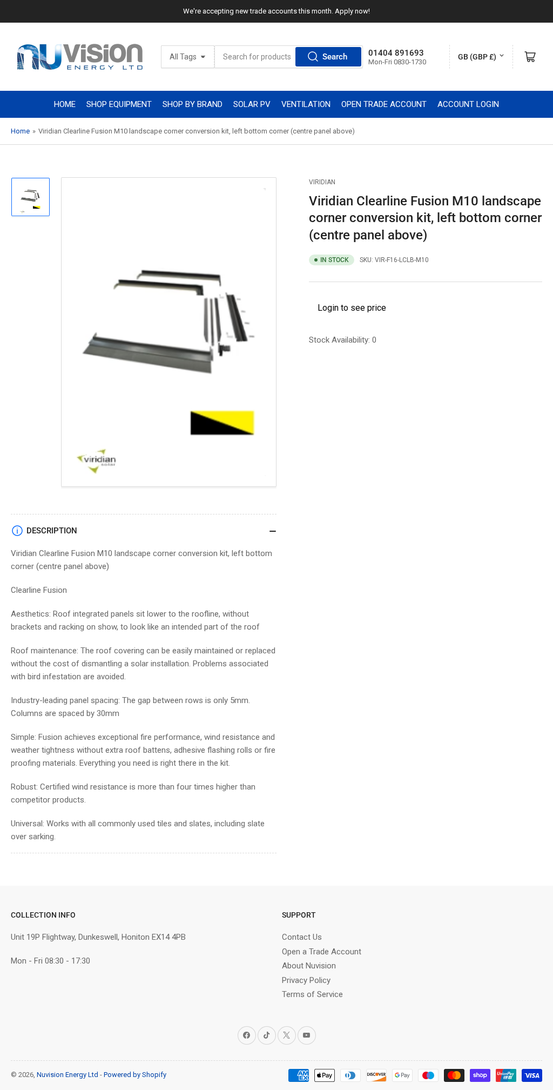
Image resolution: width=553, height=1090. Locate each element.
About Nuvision (309, 966)
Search (334, 57)
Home (20, 131)
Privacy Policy (306, 980)
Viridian (322, 182)
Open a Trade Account (321, 952)
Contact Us (302, 937)
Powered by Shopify (135, 1075)
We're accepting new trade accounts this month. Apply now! (276, 11)
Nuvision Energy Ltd (67, 1075)
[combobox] (288, 56)
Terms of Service (312, 994)
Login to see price (352, 308)
